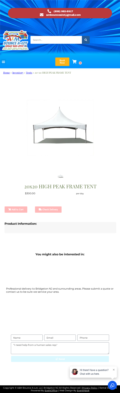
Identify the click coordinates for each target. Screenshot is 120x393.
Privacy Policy (84, 363)
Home (6, 72)
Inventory (17, 72)
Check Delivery (50, 209)
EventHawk (83, 390)
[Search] (86, 40)
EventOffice (51, 390)
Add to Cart (17, 209)
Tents (29, 72)
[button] (3, 61)
